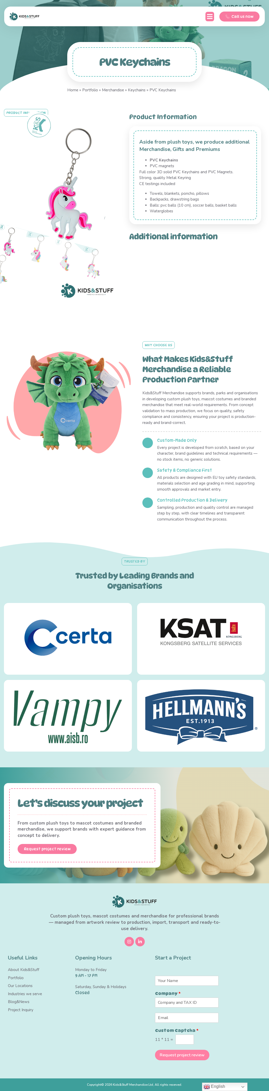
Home (72, 90)
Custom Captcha (177, 1030)
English (217, 1086)
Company (168, 993)
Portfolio (90, 90)
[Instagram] (129, 941)
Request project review (182, 1055)
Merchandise (113, 90)
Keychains (137, 90)
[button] (209, 16)
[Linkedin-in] (140, 941)
